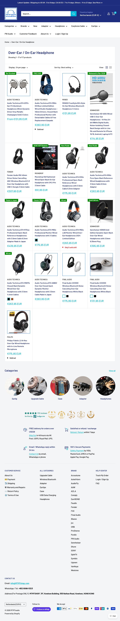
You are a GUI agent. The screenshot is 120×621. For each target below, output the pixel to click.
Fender (10, 172)
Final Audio (67, 279)
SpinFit (74, 554)
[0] (113, 13)
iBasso (74, 519)
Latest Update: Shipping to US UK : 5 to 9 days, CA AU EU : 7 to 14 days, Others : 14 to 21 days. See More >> (60, 2)
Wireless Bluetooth (48, 479)
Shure (73, 546)
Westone (75, 570)
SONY (73, 550)
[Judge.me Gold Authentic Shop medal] (52, 414)
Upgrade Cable (46, 475)
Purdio (74, 534)
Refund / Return (77, 432)
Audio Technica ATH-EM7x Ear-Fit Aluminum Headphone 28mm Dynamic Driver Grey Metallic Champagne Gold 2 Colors (18, 109)
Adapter (44, 26)
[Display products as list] (111, 67)
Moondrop (39, 173)
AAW (73, 487)
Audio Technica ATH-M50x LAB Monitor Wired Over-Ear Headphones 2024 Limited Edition (73, 234)
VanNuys (74, 566)
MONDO (65, 100)
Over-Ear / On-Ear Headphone (22, 42)
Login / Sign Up (61, 34)
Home (7, 42)
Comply (74, 495)
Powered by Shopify (12, 613)
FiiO (72, 511)
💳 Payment (10, 479)
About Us (45, 34)
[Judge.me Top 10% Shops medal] (90, 414)
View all (112, 371)
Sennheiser (94, 110)
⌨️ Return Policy (12, 491)
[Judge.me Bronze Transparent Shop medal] (71, 414)
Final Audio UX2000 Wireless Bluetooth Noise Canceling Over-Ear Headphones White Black (100, 287)
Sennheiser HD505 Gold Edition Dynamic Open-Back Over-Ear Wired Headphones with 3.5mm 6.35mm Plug (101, 235)
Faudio (74, 503)
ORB (73, 527)
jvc (72, 523)
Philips (10, 337)
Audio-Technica (68, 226)
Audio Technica (13, 100)
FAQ (97, 483)
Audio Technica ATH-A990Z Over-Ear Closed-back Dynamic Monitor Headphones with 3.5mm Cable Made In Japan (46, 289)
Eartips (94, 26)
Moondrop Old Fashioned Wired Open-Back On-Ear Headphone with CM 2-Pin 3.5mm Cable (45, 181)
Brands (24, 26)
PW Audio (9, 34)
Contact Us (33, 454)
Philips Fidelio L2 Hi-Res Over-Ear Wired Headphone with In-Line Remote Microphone (18, 344)
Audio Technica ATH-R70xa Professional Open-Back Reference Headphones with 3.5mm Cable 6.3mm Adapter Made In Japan (18, 235)
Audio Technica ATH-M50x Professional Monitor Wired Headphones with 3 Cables (46, 233)
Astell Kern (75, 479)
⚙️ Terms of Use (12, 495)
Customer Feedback (28, 34)
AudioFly (75, 483)
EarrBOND (75, 499)
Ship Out (32, 435)
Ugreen (74, 562)
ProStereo (75, 530)
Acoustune (75, 475)
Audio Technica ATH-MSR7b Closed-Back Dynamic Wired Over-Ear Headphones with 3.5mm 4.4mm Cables (18, 289)
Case (42, 491)
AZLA (73, 491)
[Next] (115, 386)
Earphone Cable (78, 26)
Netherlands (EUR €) (13, 604)
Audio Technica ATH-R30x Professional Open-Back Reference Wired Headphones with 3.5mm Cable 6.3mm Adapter (73, 183)
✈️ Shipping (10, 483)
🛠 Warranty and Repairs (15, 487)
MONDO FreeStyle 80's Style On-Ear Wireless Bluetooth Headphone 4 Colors (73, 106)
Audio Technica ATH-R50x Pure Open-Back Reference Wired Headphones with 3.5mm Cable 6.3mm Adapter (101, 181)
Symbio (74, 558)
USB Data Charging (48, 495)
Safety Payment (77, 450)
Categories (9, 26)
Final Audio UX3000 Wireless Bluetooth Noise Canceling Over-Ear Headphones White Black (72, 287)
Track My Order (102, 475)
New (35, 26)
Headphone (60, 26)
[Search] (74, 13)
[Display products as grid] (107, 67)
